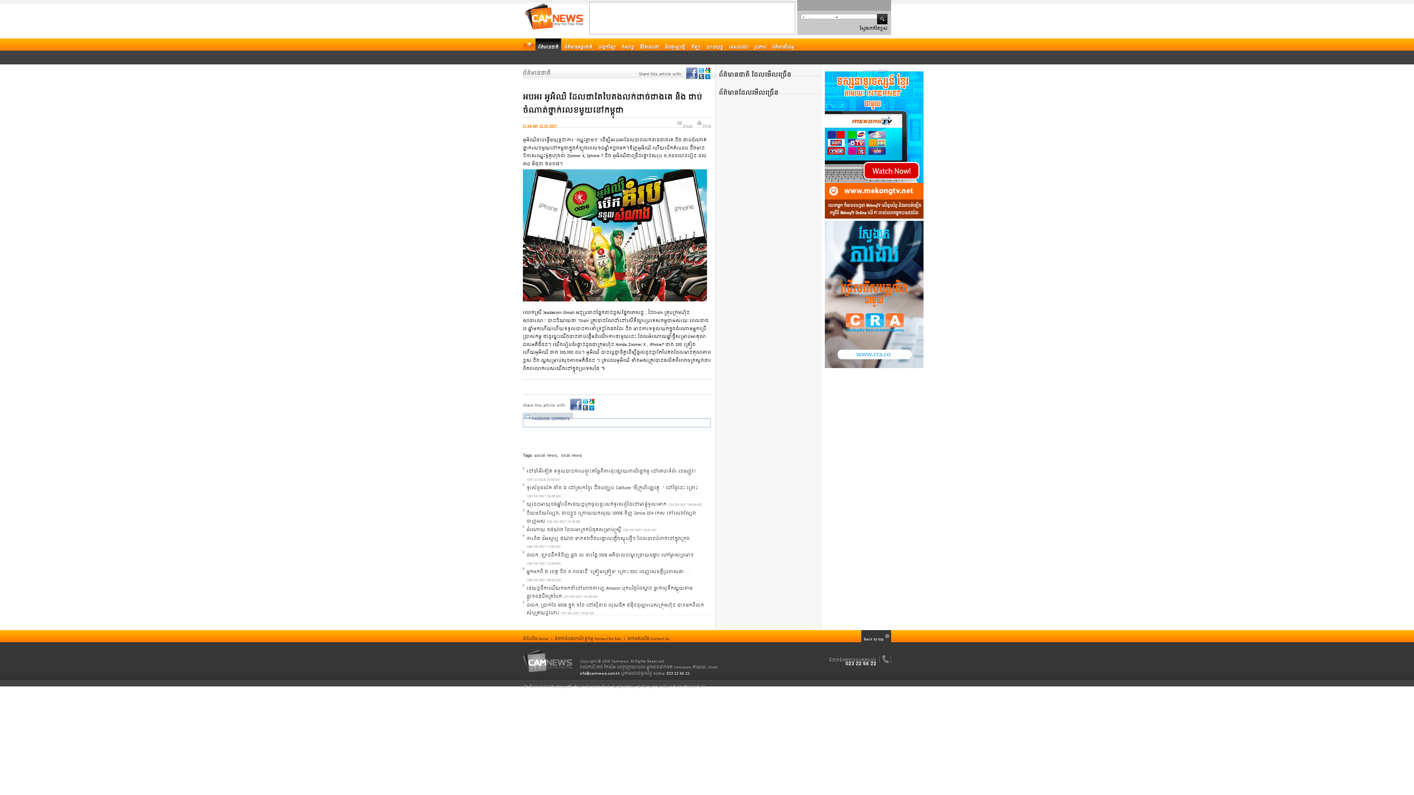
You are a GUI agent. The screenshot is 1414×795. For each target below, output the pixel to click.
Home (529, 44)
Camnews (548, 661)
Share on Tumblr (701, 76)
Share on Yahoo (707, 76)
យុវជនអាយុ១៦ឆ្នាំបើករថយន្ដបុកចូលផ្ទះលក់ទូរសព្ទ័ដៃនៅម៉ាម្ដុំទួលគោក (596, 501)
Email (688, 123)
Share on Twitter (701, 70)
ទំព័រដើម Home (535, 636)
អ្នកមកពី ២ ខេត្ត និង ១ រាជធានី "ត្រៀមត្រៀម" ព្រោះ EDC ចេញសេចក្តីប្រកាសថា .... (608, 569)
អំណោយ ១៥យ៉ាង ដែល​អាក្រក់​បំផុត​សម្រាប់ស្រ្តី (574, 527)
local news (571, 452)
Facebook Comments (551, 416)
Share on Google (707, 70)
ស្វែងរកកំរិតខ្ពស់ (873, 26)
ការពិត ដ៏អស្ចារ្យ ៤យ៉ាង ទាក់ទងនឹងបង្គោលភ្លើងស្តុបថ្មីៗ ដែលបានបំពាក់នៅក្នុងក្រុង (608, 535)
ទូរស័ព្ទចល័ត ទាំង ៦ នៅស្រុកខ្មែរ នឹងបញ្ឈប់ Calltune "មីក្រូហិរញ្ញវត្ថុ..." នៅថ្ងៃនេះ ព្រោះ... (614, 485)
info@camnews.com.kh (600, 670)
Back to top (874, 636)
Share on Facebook (692, 73)
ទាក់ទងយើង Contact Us (648, 636)
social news (545, 452)
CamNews (554, 16)
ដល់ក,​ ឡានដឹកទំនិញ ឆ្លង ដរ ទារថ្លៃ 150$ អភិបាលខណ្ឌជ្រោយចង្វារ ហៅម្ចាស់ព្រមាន (610, 552)
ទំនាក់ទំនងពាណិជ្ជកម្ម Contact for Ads (588, 636)
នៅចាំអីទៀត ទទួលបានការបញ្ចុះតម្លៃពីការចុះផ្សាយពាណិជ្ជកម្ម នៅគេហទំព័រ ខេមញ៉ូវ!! (611, 468)
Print (707, 123)
